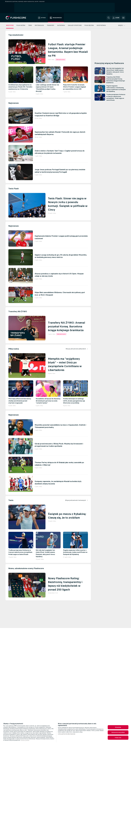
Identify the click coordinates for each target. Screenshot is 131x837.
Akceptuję (118, 727)
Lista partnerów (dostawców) (66, 734)
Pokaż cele (118, 737)
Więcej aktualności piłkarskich (76, 349)
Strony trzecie (25, 740)
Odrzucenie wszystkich (118, 732)
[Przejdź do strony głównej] (17, 17)
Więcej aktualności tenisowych (75, 500)
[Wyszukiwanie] (109, 18)
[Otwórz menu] (123, 18)
